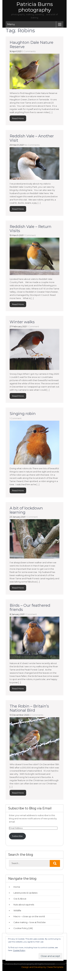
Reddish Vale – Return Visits (30, 228)
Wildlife (17, 910)
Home (16, 887)
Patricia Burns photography (34, 7)
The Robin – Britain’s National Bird (29, 708)
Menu (11, 24)
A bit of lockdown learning (26, 510)
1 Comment (30, 235)
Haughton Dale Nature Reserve (31, 44)
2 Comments (36, 715)
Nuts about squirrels (23, 904)
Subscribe (17, 836)
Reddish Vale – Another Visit (32, 138)
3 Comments (28, 51)
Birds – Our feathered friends (30, 607)
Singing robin (23, 413)
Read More (18, 118)
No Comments (31, 145)
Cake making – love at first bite (29, 922)
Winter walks (22, 322)
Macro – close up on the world (29, 916)
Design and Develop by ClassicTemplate (42, 967)
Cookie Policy (19, 950)
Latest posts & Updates (25, 892)
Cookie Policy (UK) (23, 928)
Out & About (19, 898)
